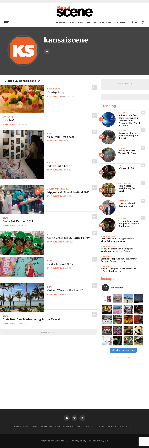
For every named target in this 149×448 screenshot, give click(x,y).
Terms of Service (106, 427)
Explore (91, 22)
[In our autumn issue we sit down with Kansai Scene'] (128, 330)
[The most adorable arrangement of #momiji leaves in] (117, 320)
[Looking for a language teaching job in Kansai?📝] (107, 341)
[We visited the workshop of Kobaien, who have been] (138, 309)
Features (61, 22)
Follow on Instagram (125, 350)
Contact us (89, 427)
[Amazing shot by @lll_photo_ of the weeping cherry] (117, 298)
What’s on (105, 22)
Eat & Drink (76, 22)
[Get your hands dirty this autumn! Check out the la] (128, 341)
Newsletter (46, 427)
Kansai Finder (21, 427)
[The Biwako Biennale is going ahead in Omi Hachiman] (117, 341)
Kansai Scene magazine (67, 427)
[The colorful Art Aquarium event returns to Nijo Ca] (117, 330)
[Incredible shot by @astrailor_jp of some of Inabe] (117, 309)
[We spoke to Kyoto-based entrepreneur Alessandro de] (128, 309)
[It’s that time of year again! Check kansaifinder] (128, 320)
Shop (34, 427)
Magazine (120, 22)
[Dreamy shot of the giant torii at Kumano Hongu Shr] (138, 298)
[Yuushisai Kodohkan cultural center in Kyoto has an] (107, 309)
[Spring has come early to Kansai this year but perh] (128, 298)
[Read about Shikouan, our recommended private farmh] (138, 341)
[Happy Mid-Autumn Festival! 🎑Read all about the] (138, 330)
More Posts (48, 332)
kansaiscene (55, 96)
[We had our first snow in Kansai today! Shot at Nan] (107, 320)
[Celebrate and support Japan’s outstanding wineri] (138, 320)
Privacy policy (127, 427)
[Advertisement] (123, 378)
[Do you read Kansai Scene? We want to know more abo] (107, 298)
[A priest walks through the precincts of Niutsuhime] (107, 330)
